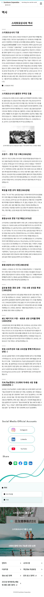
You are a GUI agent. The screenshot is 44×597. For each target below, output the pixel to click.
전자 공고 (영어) (28, 575)
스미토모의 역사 (8, 85)
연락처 (4, 563)
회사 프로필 (9, 494)
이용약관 (5, 569)
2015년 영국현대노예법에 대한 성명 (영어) (10, 583)
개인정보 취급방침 (29, 569)
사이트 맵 (26, 563)
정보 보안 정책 (7, 575)
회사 (5, 487)
